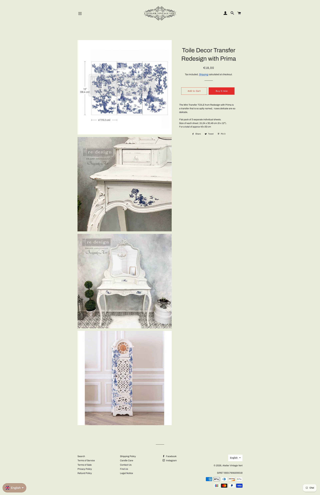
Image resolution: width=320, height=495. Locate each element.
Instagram (171, 460)
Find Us (124, 469)
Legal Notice (126, 473)
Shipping (203, 74)
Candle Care (126, 460)
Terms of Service (86, 460)
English (234, 458)
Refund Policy (85, 473)
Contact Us (126, 465)
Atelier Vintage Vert (232, 465)
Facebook (171, 456)
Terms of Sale (85, 465)
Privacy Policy (85, 469)
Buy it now (222, 91)
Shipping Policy (128, 456)
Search (81, 456)
